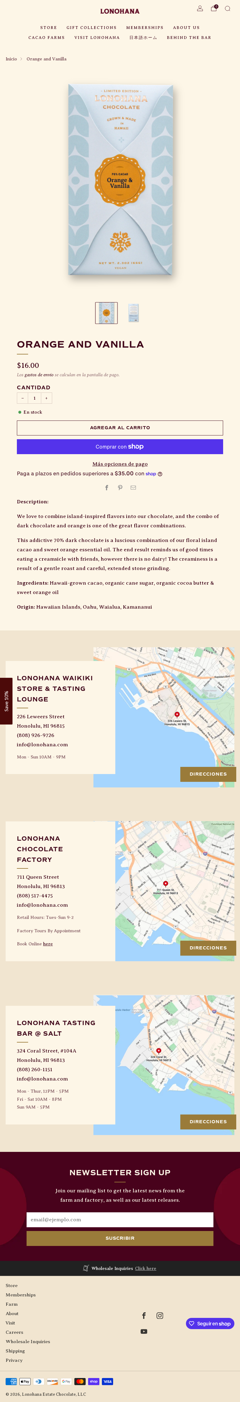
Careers (14, 1332)
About (12, 1313)
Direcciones (208, 774)
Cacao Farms (46, 37)
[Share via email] (133, 488)
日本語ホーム (143, 37)
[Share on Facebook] (107, 488)
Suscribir (120, 1238)
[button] (6, 701)
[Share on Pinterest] (120, 488)
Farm (12, 1304)
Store (48, 27)
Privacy (14, 1360)
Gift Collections (92, 27)
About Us (186, 27)
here (48, 943)
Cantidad (34, 387)
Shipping (15, 1350)
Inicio (11, 58)
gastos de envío (39, 374)
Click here (145, 1268)
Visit (10, 1322)
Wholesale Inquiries (28, 1341)
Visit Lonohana (97, 37)
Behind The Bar (189, 37)
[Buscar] (227, 8)
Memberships (145, 27)
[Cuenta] (200, 8)
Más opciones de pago (120, 464)
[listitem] (120, 1268)
